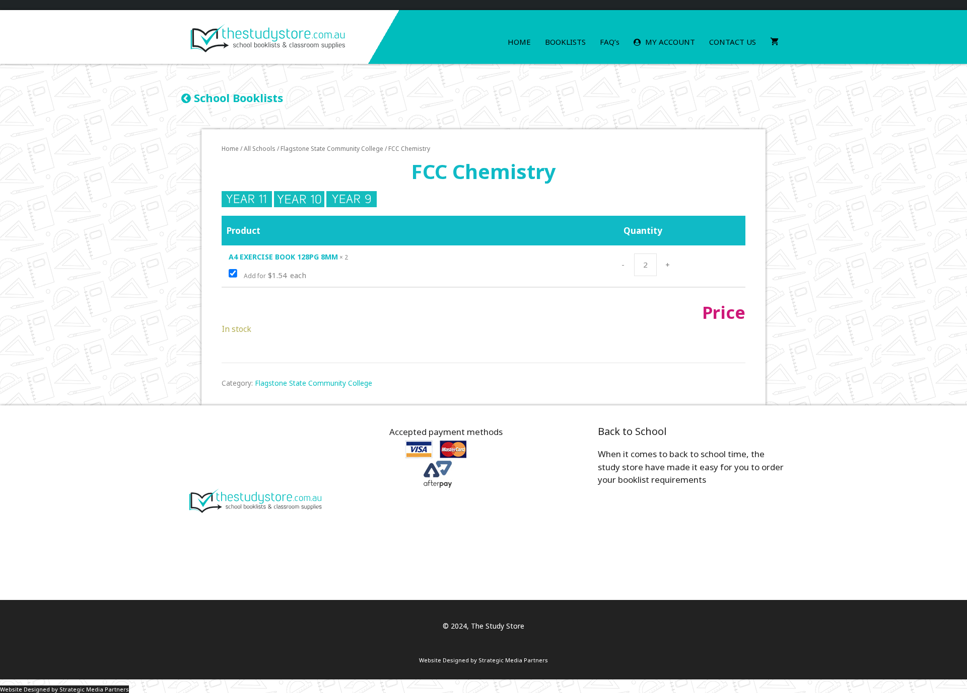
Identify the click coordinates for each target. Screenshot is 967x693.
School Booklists (237, 97)
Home (519, 42)
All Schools (259, 148)
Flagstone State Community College (332, 148)
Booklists (565, 42)
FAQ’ (609, 42)
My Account (669, 42)
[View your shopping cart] (774, 42)
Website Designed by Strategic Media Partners (483, 660)
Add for (274, 276)
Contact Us (732, 42)
